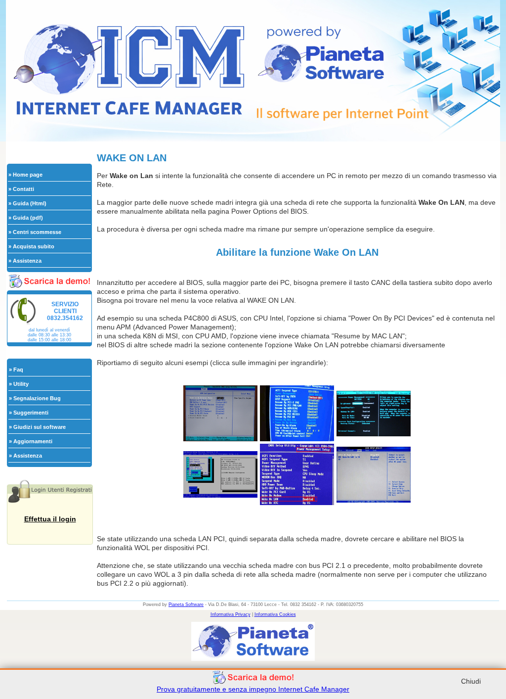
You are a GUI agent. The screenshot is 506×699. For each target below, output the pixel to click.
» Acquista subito (31, 246)
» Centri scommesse (34, 232)
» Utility (19, 384)
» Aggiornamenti (30, 441)
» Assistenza (25, 261)
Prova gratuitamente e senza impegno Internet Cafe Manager (253, 689)
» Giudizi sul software (37, 427)
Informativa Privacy (231, 614)
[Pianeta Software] (253, 659)
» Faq (16, 370)
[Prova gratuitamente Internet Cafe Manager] (253, 682)
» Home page (25, 175)
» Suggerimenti (28, 413)
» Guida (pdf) (25, 218)
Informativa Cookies (275, 614)
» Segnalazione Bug (35, 398)
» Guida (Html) (27, 203)
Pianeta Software (186, 604)
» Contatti (21, 189)
